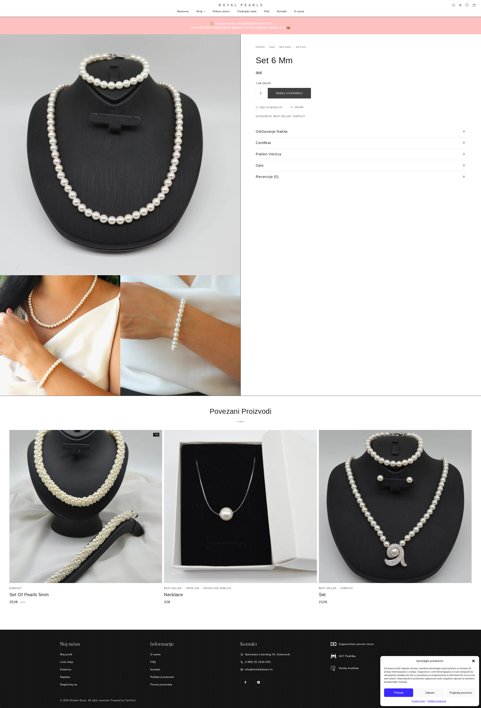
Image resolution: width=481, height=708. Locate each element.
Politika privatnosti (436, 701)
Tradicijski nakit (246, 11)
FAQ (266, 11)
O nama (299, 11)
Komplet (299, 116)
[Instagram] (258, 682)
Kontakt (282, 11)
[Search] (453, 5)
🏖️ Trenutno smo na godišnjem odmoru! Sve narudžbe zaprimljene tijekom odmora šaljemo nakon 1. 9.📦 (240, 25)
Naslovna (183, 11)
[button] (473, 661)
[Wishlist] (467, 5)
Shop (199, 11)
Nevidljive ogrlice (217, 588)
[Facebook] (245, 682)
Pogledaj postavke (460, 692)
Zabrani (429, 692)
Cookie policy (419, 701)
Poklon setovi (221, 11)
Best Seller (285, 47)
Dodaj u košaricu (289, 93)
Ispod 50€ (193, 588)
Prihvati (398, 692)
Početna (260, 47)
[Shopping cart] (474, 5)
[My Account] (460, 5)
